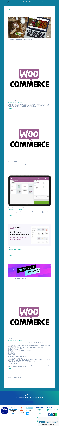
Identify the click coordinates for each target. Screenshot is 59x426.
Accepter (41, 422)
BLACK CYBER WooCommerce (17, 279)
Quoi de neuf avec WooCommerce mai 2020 (21, 40)
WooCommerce (10, 41)
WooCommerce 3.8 (13, 339)
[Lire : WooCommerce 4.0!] (29, 138)
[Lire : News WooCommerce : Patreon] (29, 190)
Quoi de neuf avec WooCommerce (18, 101)
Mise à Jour (15, 162)
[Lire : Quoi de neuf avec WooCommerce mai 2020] (29, 27)
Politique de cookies (44, 424)
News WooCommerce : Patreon (17, 208)
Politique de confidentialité (50, 424)
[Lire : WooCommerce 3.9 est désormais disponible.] (29, 234)
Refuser (48, 422)
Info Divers (14, 41)
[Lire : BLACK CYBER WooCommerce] (29, 270)
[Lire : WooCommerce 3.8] (29, 315)
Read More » (10, 48)
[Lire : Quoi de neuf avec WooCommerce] (29, 77)
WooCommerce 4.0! (14, 161)
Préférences (54, 422)
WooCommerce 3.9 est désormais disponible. (21, 248)
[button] (57, 418)
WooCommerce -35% (14, 378)
